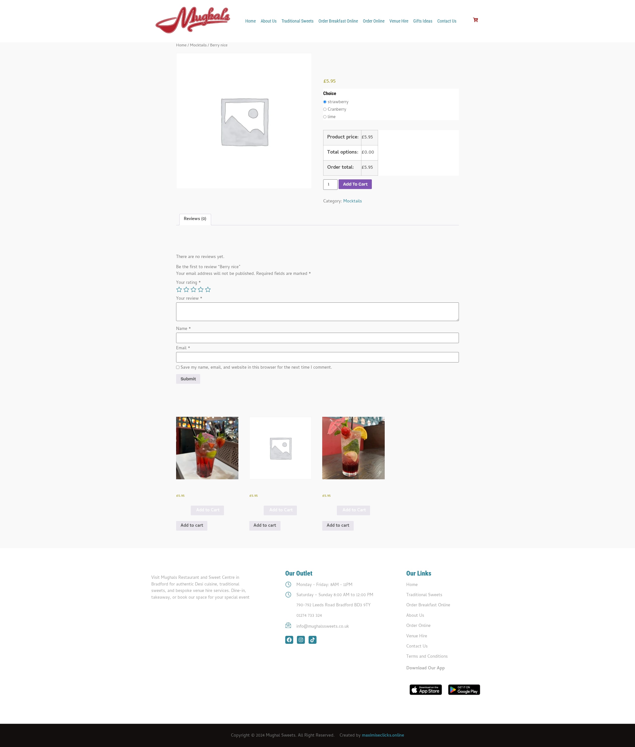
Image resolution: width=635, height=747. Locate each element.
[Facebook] (289, 640)
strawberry (338, 102)
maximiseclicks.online (383, 735)
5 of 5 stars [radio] (208, 289)
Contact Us (446, 21)
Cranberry (337, 110)
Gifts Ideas (422, 21)
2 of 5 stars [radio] (186, 289)
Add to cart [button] (192, 525)
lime (332, 117)
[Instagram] (301, 640)
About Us (269, 21)
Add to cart (355, 184)
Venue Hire (398, 21)
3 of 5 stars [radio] (193, 289)
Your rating (188, 283)
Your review (189, 299)
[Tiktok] (313, 640)
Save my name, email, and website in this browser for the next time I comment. (256, 368)
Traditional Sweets (298, 21)
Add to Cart (208, 510)
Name (183, 329)
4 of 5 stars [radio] (201, 289)
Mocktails (198, 45)
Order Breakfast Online (338, 21)
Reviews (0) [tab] (195, 219)
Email (183, 348)
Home (250, 21)
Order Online (373, 21)
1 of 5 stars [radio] (179, 289)
